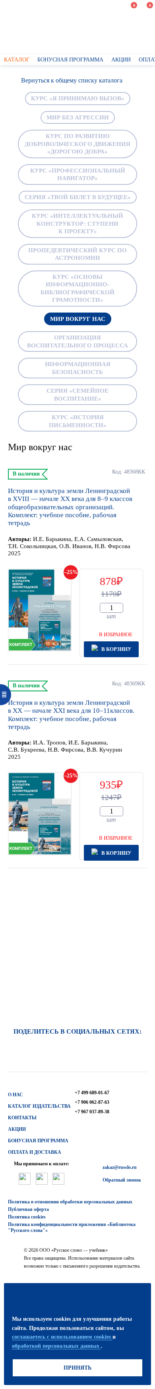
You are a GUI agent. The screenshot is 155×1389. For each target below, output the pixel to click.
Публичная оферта (28, 1209)
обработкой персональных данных (56, 1346)
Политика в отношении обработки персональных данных (70, 1202)
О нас (15, 1094)
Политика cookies (27, 1217)
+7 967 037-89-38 (92, 1112)
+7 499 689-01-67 (92, 1092)
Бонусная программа (38, 1140)
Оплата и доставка (34, 1152)
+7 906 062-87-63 (92, 1102)
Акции (17, 1129)
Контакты (22, 1117)
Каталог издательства (39, 1106)
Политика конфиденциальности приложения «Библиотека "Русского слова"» (72, 1227)
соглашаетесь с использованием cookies (62, 1337)
